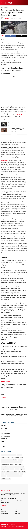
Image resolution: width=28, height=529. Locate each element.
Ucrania (13, 476)
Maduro (16, 469)
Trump (8, 476)
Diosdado (21, 459)
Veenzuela (19, 476)
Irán (18, 466)
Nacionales (4, 438)
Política (3, 441)
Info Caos (7, 18)
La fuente (3, 397)
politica (16, 473)
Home (2, 7)
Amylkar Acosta (20, 114)
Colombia (17, 457)
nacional (8, 471)
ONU (19, 471)
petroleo (11, 473)
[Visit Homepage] (8, 2)
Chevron (3, 457)
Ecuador (9, 462)
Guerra (20, 464)
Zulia (9, 478)
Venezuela (4, 478)
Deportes (3, 425)
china (8, 457)
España (11, 464)
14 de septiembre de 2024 (16, 18)
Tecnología (4, 446)
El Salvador (19, 462)
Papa (3, 473)
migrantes (22, 469)
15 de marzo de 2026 (12, 125)
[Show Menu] (1, 2)
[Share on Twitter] (21, 36)
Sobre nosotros (4, 524)
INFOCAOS (6, 526)
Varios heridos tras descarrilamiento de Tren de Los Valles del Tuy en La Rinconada (17, 123)
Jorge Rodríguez (5, 469)
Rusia (21, 473)
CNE (12, 457)
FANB (16, 464)
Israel (22, 466)
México (3, 471)
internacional (4, 466)
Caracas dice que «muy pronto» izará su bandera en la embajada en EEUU (16, 129)
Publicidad (12, 524)
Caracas (19, 455)
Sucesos (4, 476)
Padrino (23, 471)
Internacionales (5, 436)
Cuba (21, 457)
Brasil (9, 455)
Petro (7, 473)
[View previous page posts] (13, 134)
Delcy (3, 459)
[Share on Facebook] (10, 36)
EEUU (14, 462)
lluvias (12, 469)
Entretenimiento (5, 433)
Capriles (14, 455)
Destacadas (6, 7)
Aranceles (4, 455)
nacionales (14, 471)
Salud (2, 444)
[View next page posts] (15, 134)
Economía (3, 431)
